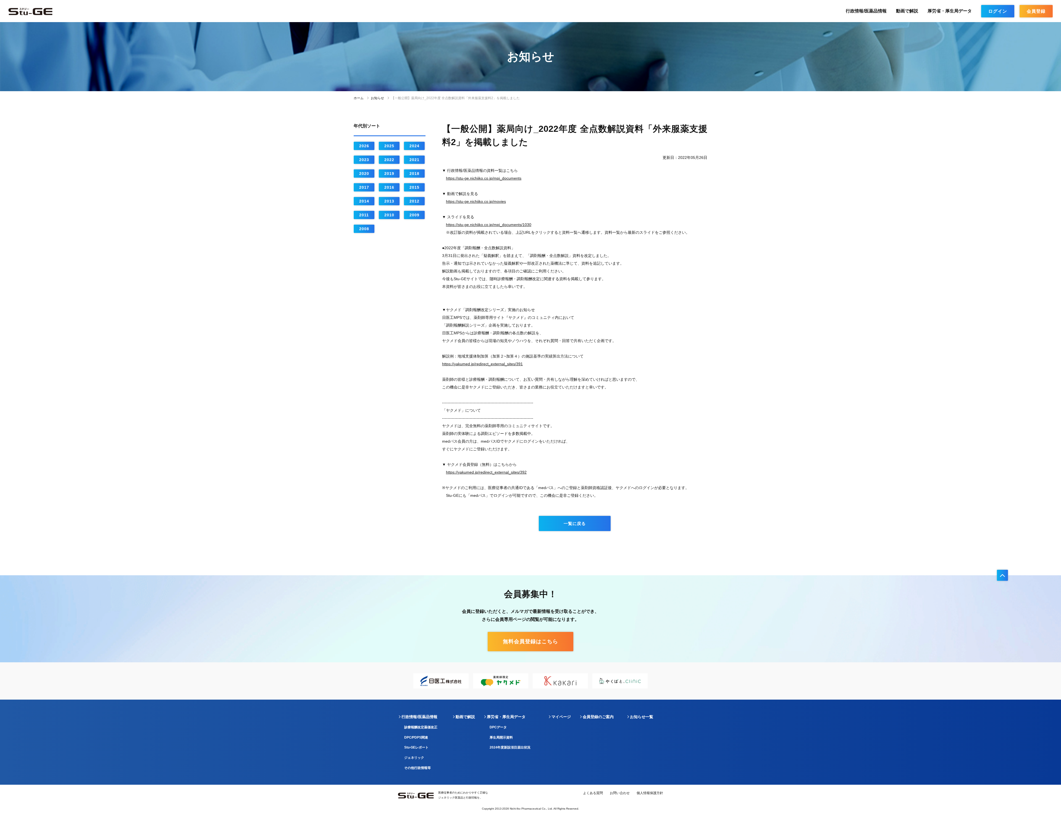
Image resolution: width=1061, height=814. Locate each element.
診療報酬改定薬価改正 (420, 727)
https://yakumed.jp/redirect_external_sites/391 (482, 364)
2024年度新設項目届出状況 (510, 747)
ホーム (359, 98)
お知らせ (377, 98)
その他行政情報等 (417, 768)
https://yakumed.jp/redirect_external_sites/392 (486, 472)
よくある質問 (593, 793)
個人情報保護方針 (650, 793)
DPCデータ (498, 727)
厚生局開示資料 (501, 737)
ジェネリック (414, 758)
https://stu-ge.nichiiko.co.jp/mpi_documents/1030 (488, 224)
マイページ (561, 717)
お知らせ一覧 (641, 717)
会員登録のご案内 (598, 717)
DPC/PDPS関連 (416, 737)
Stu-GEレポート (416, 747)
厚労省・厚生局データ (950, 11)
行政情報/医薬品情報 (866, 11)
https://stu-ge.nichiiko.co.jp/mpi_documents (483, 178)
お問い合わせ (620, 793)
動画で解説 (907, 11)
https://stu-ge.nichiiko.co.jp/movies (476, 201)
